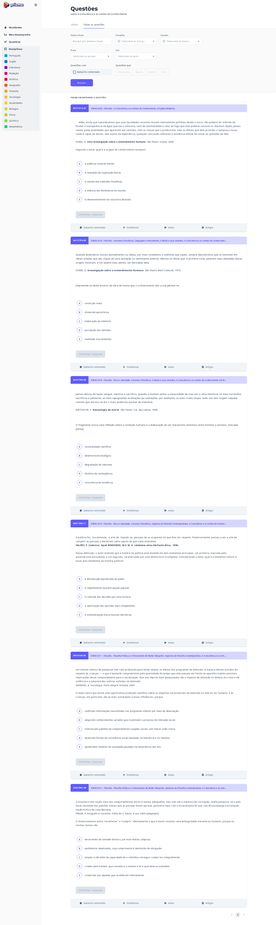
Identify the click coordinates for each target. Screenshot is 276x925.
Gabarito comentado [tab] (94, 227)
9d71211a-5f (79, 108)
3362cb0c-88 (79, 787)
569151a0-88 (79, 655)
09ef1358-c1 (79, 523)
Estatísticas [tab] (133, 227)
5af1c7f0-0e (79, 240)
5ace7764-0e (79, 379)
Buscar (81, 82)
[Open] (153, 41)
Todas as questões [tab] (93, 24)
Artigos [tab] (209, 227)
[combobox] (134, 41)
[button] (21, 88)
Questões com (78, 65)
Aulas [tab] (171, 227)
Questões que (123, 65)
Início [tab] (74, 24)
